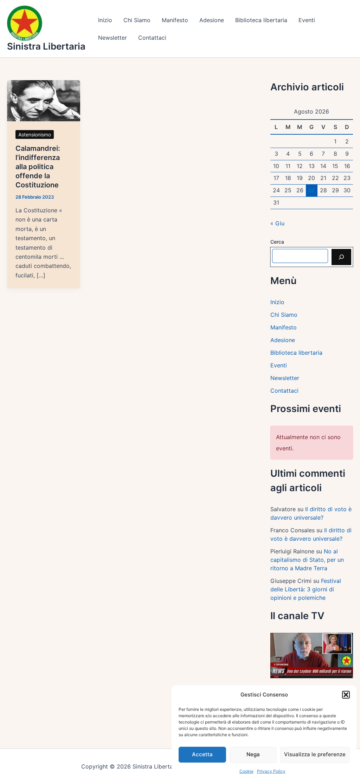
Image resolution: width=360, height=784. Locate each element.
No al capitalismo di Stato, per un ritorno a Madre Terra (307, 560)
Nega (253, 754)
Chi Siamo (136, 20)
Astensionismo (34, 134)
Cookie (246, 771)
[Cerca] (341, 257)
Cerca (277, 242)
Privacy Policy (271, 771)
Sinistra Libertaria (46, 46)
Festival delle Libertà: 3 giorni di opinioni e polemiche (305, 589)
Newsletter (112, 37)
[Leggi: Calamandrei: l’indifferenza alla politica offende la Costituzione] (43, 100)
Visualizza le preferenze (315, 754)
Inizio (105, 20)
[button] (345, 694)
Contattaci (152, 37)
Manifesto (175, 20)
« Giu (277, 223)
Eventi (306, 20)
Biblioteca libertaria (261, 20)
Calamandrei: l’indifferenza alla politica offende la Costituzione (37, 166)
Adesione (211, 20)
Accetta (202, 754)
